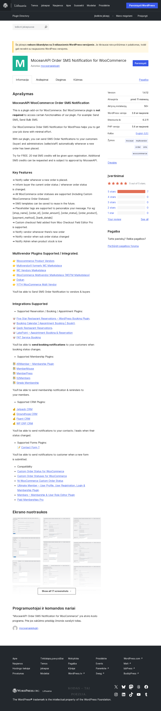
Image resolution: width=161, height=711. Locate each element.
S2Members (23, 378)
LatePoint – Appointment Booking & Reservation (45, 332)
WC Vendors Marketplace (31, 270)
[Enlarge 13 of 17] (96, 546)
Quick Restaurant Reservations (34, 328)
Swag (100, 673)
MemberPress (25, 373)
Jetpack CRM (25, 409)
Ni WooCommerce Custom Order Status (40, 480)
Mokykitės (73, 658)
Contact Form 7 (30, 447)
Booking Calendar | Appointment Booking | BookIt (46, 323)
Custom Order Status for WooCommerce (40, 471)
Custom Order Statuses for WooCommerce (42, 476)
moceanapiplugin (50, 65)
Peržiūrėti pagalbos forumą (123, 246)
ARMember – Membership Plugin (35, 363)
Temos (43, 663)
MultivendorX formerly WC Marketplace (39, 265)
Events (99, 663)
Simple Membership (28, 382)
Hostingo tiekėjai (21, 668)
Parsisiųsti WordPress (142, 5)
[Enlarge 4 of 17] (36, 589)
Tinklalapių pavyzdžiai (52, 658)
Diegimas (61, 79)
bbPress (129, 668)
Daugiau (112, 162)
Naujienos (18, 663)
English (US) (142, 133)
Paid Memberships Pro (30, 499)
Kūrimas (78, 79)
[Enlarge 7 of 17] (66, 521)
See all (144, 219)
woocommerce (140, 153)
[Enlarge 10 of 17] (66, 591)
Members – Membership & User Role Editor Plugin (46, 494)
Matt (127, 663)
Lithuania (47, 691)
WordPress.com (133, 658)
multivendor (141, 141)
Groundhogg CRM (27, 414)
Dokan (20, 279)
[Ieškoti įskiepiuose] (46, 27)
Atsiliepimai (42, 79)
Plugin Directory (21, 15)
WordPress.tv (76, 673)
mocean (129, 141)
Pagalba (143, 79)
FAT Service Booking (29, 337)
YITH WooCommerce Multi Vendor (37, 284)
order (138, 147)
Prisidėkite (101, 658)
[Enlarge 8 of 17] (66, 545)
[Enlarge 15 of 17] (96, 593)
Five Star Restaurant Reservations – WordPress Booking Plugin (53, 318)
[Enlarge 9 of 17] (66, 569)
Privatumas (18, 673)
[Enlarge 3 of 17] (36, 564)
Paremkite (102, 668)
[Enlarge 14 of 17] (96, 569)
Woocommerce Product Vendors (35, 260)
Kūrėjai (71, 668)
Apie (15, 658)
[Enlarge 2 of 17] (36, 541)
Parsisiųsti (140, 63)
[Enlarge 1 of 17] (36, 521)
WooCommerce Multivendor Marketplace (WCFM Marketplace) (53, 275)
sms (145, 147)
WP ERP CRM (25, 423)
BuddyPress (131, 673)
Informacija (22, 79)
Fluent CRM (23, 418)
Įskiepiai (44, 668)
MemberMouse (25, 368)
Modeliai (44, 673)
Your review (114, 219)
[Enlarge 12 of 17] (96, 521)
